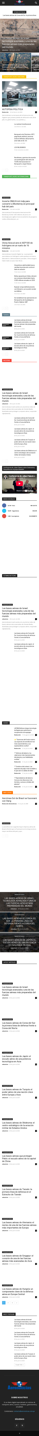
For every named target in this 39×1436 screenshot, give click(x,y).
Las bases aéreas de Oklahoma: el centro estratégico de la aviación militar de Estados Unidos (25, 453)
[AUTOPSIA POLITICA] (19, 94)
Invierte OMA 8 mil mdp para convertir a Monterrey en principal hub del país (18, 204)
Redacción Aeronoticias (9, 803)
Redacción (5, 112)
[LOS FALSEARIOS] (7, 150)
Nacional (5, 105)
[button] (3, 3)
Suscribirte (33, 516)
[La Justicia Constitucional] (7, 126)
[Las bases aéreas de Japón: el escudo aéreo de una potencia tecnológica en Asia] (7, 346)
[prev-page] (3, 170)
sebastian (5, 404)
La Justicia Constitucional (22, 124)
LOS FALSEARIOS (20, 147)
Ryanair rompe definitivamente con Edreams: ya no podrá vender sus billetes (25, 289)
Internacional (6, 197)
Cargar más (18, 1365)
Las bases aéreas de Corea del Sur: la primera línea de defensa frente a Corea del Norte (24, 335)
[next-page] (6, 170)
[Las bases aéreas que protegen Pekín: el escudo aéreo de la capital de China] (19, 1144)
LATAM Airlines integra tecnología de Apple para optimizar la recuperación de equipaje (25, 730)
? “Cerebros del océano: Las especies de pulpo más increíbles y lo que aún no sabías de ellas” (25, 768)
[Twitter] (22, 1425)
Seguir (34, 511)
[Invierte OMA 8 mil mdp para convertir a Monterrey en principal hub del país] (19, 190)
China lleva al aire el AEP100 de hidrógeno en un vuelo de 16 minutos (17, 245)
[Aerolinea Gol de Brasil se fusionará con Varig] (19, 815)
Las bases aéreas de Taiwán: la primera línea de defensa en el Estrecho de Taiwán (17, 1192)
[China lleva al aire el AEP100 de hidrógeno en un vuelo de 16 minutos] (19, 231)
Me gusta (34, 505)
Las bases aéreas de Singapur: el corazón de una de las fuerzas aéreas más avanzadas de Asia (17, 1258)
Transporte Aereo (8, 35)
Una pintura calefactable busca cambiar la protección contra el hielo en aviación (24, 267)
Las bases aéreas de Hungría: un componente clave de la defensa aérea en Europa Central (17, 1291)
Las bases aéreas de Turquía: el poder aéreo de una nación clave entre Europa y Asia (24, 442)
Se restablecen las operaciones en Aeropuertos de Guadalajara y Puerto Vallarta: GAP (25, 300)
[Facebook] (17, 1425)
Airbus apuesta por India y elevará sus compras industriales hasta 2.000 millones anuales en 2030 (25, 278)
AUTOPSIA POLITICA (12, 109)
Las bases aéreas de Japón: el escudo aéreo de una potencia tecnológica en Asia (24, 346)
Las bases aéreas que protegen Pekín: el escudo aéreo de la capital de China (19, 1158)
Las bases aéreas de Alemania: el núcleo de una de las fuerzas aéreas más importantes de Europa (19, 1225)
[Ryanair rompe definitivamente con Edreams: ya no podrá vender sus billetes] (7, 289)
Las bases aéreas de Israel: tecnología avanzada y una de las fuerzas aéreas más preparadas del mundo (19, 397)
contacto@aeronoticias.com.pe (24, 1411)
